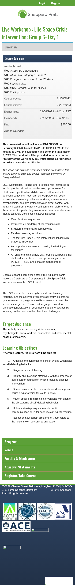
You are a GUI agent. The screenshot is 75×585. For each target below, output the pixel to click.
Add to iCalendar (63, 131)
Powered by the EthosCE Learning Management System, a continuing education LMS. (59, 581)
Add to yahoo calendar (59, 131)
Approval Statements (20, 466)
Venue (9, 449)
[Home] (37, 12)
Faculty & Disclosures (20, 458)
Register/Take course (20, 475)
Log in (42, 3)
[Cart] (64, 5)
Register (56, 3)
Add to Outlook (68, 131)
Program (11, 441)
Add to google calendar (54, 131)
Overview (11, 46)
